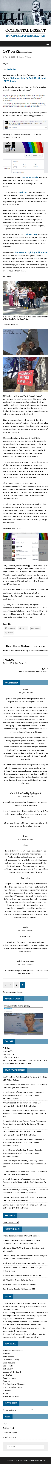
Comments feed (10, 1432)
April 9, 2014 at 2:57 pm (25, 965)
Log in (5, 1423)
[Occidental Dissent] (25, 23)
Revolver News (9, 1377)
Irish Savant (8, 1368)
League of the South (12, 1371)
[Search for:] (25, 1446)
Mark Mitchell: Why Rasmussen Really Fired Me (23, 1263)
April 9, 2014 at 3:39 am (25, 839)
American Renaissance (13, 1350)
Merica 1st (7, 1374)
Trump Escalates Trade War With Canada (21, 1235)
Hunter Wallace (25, 57)
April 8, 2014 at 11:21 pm (25, 693)
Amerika (6, 1353)
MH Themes (40, 1460)
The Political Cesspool (12, 1387)
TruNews (7, 1390)
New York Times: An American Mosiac (19, 1284)
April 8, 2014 (10, 57)
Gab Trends (8, 1365)
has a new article (30, 177)
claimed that (31, 234)
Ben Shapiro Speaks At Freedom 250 (19, 1288)
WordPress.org (9, 1437)
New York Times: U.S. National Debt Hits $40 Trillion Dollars (25, 1086)
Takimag (6, 1381)
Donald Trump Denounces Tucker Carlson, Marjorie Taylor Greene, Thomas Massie (24, 1124)
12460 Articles (39, 646)
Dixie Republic (9, 1362)
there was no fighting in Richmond (30, 252)
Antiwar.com (8, 1356)
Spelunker (11, 69)
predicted (22, 192)
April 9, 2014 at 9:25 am (25, 931)
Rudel (26, 689)
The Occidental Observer (14, 1384)
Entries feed (8, 1427)
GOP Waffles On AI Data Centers (18, 1279)
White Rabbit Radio (11, 1396)
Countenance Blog (11, 1359)
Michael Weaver (25, 961)
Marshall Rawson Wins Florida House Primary (22, 1275)
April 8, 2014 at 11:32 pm (25, 796)
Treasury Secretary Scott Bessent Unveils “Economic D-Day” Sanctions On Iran (23, 1095)
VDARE (6, 1393)
